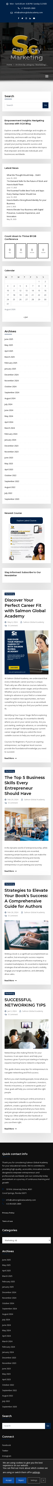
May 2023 (9, 463)
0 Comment (13, 625)
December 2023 (11, 445)
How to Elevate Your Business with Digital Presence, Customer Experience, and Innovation (25, 213)
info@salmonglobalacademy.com (28, 12)
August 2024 (10, 398)
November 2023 (12, 451)
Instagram (6, 1456)
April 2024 (9, 422)
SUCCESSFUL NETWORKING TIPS (25, 1002)
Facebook (6, 1445)
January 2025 (10, 368)
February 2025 (11, 362)
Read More (9, 758)
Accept (8, 1480)
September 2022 (12, 481)
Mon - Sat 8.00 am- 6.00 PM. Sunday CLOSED (28, 4)
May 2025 (9, 345)
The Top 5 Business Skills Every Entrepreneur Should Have (25, 785)
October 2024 (10, 386)
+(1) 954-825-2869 (13, 1203)
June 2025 (9, 339)
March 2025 (10, 357)
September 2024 (12, 392)
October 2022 (10, 475)
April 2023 (9, 469)
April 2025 (9, 351)
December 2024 (11, 374)
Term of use (7, 1221)
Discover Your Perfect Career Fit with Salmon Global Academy (25, 608)
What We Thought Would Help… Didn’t (23, 175)
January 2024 (10, 439)
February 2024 (11, 434)
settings (36, 1472)
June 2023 (9, 457)
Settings (34, 1480)
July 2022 (8, 493)
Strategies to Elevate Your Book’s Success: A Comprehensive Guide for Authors (26, 898)
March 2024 (10, 428)
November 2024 (12, 380)
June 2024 (9, 410)
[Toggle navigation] (47, 76)
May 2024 (9, 416)
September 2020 (12, 499)
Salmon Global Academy (33, 622)
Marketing (9, 594)
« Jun (26, 317)
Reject (21, 1480)
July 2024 (8, 404)
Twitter (5, 1450)
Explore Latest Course (26, 520)
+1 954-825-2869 (28, 8)
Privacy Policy (8, 1213)
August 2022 (10, 487)
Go (45, 105)
